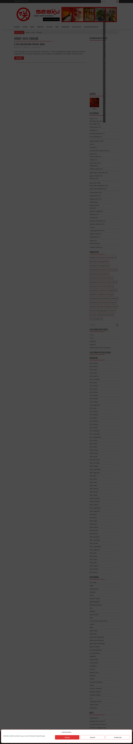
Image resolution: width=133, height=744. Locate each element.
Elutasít (92, 737)
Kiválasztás (118, 737)
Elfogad (67, 737)
